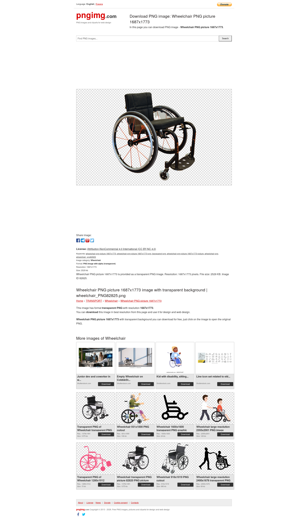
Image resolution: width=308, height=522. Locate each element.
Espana (99, 3)
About (80, 502)
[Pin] (87, 240)
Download (106, 384)
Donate (107, 502)
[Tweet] (92, 240)
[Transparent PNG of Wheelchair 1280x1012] (96, 458)
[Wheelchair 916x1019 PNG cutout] (175, 458)
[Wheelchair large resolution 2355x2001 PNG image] (215, 408)
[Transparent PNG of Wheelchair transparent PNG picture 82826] (96, 408)
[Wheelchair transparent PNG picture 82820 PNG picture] (135, 458)
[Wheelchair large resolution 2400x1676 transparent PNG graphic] (215, 458)
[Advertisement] (154, 66)
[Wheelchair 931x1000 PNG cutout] (135, 408)
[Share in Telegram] (83, 240)
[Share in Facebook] (78, 240)
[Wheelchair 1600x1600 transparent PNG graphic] (175, 408)
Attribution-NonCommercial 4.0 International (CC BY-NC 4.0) (121, 249)
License (89, 502)
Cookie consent (121, 502)
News (98, 502)
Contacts (135, 502)
